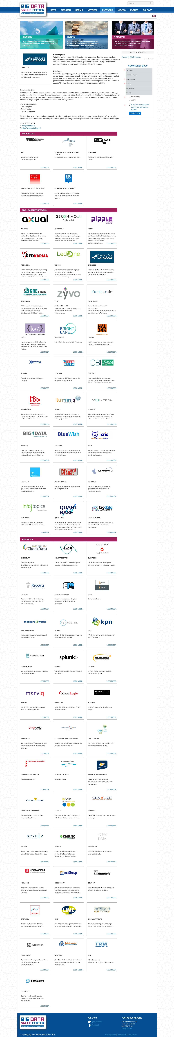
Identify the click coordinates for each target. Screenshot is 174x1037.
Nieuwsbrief (135, 97)
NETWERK (119, 37)
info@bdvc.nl (127, 1029)
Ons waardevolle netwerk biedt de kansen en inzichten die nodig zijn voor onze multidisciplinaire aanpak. (132, 43)
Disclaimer (132, 1034)
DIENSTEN (27, 37)
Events (133, 100)
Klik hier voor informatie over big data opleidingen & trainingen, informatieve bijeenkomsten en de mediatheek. (82, 43)
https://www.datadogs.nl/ (31, 128)
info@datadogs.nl (28, 126)
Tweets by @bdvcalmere (131, 57)
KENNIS (71, 37)
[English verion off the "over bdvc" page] (154, 16)
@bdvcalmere (96, 1022)
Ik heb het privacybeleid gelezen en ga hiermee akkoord (140, 107)
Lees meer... (45, 167)
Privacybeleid (110, 1034)
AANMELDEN (135, 113)
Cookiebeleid (122, 1034)
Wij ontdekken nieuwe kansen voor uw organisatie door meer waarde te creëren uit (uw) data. (40, 43)
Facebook (95, 1025)
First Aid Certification (149, 58)
